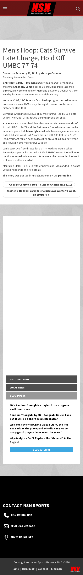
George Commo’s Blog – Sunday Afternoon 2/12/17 (39, 184)
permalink (64, 175)
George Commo (51, 73)
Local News (17, 387)
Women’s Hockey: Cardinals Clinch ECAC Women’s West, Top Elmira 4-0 (41, 192)
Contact (43, 569)
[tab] (41, 379)
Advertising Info (22, 537)
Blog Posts (18, 395)
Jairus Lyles (32, 131)
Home (15, 569)
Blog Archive (41, 449)
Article (36, 175)
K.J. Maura (9, 123)
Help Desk (28, 569)
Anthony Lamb (23, 86)
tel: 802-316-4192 (21, 515)
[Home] (41, 8)
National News (19, 379)
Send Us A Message (23, 526)
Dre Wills (31, 83)
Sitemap (56, 569)
